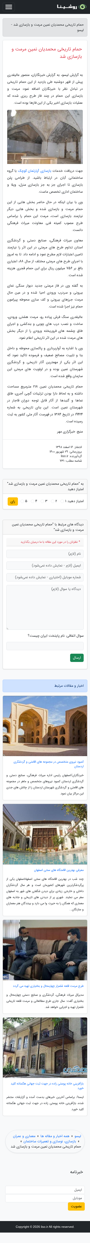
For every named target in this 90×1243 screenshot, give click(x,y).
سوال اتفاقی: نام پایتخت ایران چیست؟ (56, 635)
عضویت (76, 1206)
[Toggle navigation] (9, 7)
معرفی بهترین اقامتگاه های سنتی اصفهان (59, 870)
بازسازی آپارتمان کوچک (34, 171)
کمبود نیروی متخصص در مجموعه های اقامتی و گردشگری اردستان (49, 764)
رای (12, 501)
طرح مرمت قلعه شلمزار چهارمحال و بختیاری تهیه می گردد (48, 986)
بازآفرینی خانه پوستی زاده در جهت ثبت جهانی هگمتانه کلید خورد (47, 1086)
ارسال (77, 657)
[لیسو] (71, 7)
